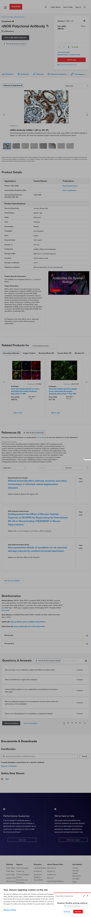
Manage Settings (10, 910)
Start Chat (78, 911)
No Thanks (67, 912)
